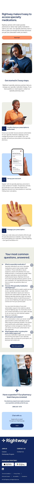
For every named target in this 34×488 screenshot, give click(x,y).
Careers (4, 452)
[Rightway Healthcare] (17, 441)
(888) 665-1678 (17, 406)
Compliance (24, 476)
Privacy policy (17, 473)
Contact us (20, 452)
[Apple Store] (8, 464)
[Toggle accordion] (31, 265)
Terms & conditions (6, 473)
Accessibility (16, 476)
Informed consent (6, 476)
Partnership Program (8, 454)
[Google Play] (21, 464)
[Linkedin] (3, 469)
